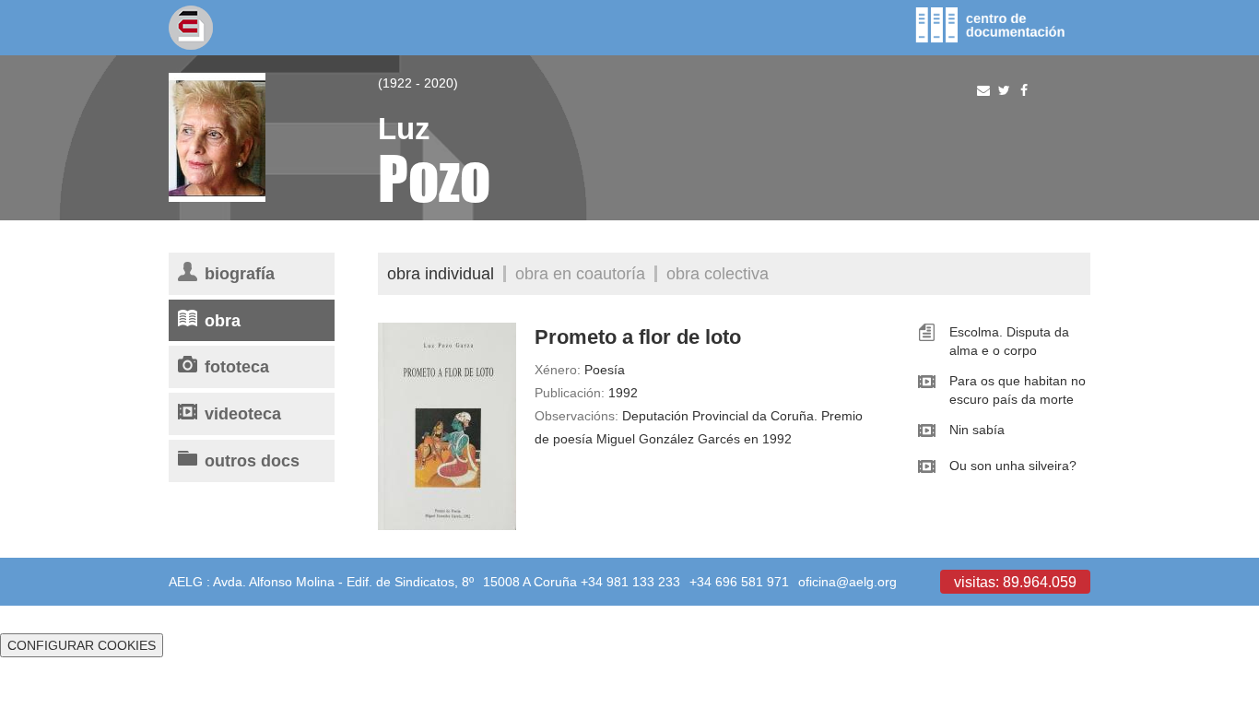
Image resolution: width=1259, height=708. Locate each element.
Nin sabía (977, 429)
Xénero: (558, 369)
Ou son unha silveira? (1013, 465)
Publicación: (570, 392)
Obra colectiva (717, 273)
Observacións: (576, 415)
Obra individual (440, 273)
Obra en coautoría (580, 273)
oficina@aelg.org (847, 581)
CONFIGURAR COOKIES (81, 645)
